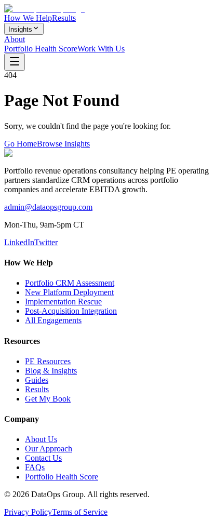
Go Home (20, 143)
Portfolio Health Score (40, 48)
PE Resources (48, 361)
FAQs (35, 467)
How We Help (28, 18)
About (14, 39)
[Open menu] (14, 62)
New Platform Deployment (69, 292)
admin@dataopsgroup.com (48, 207)
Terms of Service (80, 511)
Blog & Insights (51, 370)
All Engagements (53, 320)
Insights (20, 29)
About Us (41, 439)
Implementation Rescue (63, 301)
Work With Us (101, 48)
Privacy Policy (28, 511)
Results (64, 18)
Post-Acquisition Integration (71, 310)
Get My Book (48, 398)
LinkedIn (19, 242)
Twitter (46, 242)
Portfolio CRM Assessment (69, 282)
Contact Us (43, 457)
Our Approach (48, 448)
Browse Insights (63, 143)
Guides (36, 380)
